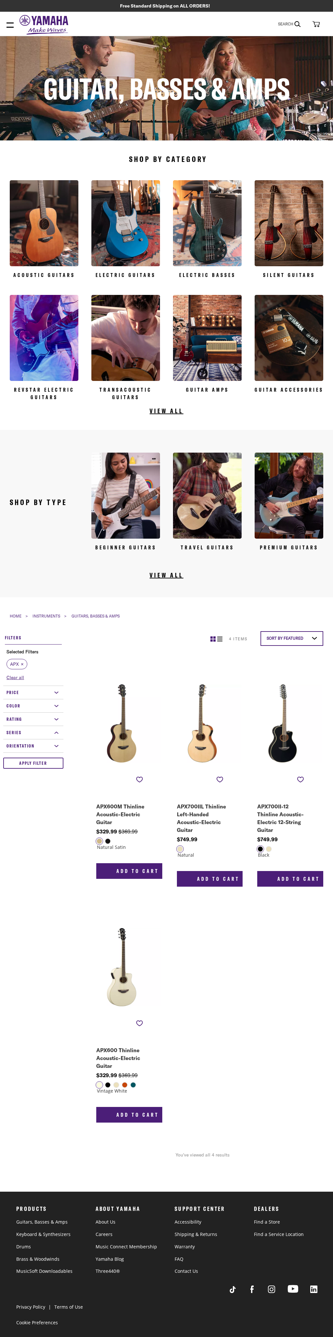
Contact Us (186, 1271)
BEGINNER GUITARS (125, 547)
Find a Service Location (279, 1234)
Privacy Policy (30, 1307)
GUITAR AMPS (207, 389)
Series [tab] (14, 732)
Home (15, 616)
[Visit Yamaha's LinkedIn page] (320, 1291)
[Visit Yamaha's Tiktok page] (238, 1291)
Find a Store (267, 1222)
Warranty (185, 1246)
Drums (23, 1246)
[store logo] (46, 25)
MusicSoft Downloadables (44, 1271)
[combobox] (293, 24)
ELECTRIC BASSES (207, 275)
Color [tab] (13, 706)
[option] (99, 841)
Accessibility (188, 1222)
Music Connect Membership (126, 1246)
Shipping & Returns (196, 1234)
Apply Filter (33, 763)
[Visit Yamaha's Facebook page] (258, 1291)
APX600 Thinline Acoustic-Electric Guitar (118, 1058)
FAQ (179, 1259)
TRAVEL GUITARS (207, 547)
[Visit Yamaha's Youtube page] (298, 1292)
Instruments (46, 616)
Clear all (15, 677)
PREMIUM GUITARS (289, 547)
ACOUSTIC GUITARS (44, 275)
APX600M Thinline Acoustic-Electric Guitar (120, 814)
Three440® (108, 1271)
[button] (315, 23)
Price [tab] (13, 692)
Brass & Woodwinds (38, 1259)
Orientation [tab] (20, 746)
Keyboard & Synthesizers (43, 1234)
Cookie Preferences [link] (37, 1322)
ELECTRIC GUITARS (126, 275)
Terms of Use (68, 1307)
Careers (104, 1234)
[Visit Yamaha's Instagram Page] (277, 1291)
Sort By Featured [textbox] (285, 638)
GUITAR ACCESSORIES (289, 389)
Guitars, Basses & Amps (42, 1222)
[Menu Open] (10, 25)
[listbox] (122, 845)
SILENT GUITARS (289, 275)
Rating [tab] (14, 719)
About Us (105, 1222)
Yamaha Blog (110, 1259)
